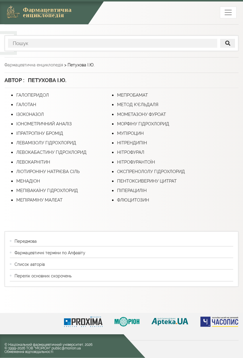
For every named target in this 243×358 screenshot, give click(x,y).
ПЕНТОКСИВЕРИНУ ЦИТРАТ (147, 181)
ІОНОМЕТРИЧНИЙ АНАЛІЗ (44, 124)
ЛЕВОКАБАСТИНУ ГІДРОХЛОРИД (51, 152)
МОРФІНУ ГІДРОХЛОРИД (143, 124)
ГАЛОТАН (26, 104)
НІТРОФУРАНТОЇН (136, 162)
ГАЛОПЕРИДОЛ (32, 95)
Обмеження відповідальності (28, 352)
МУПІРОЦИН (130, 133)
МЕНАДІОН (28, 181)
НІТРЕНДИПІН (132, 143)
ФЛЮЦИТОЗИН (133, 200)
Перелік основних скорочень (43, 276)
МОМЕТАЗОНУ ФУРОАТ (141, 114)
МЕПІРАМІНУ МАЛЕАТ (39, 200)
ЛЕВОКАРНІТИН (33, 162)
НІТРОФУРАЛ (130, 152)
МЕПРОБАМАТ (132, 95)
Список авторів (30, 264)
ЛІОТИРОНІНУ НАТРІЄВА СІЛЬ (48, 171)
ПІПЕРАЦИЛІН (132, 190)
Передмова (26, 241)
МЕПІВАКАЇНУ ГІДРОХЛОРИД (47, 190)
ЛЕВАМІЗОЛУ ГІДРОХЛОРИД (46, 143)
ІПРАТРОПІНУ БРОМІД (39, 133)
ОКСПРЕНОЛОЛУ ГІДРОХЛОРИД (151, 171)
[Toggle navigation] (228, 12)
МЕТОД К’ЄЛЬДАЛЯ (137, 104)
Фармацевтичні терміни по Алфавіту (50, 252)
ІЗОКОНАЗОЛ (30, 114)
